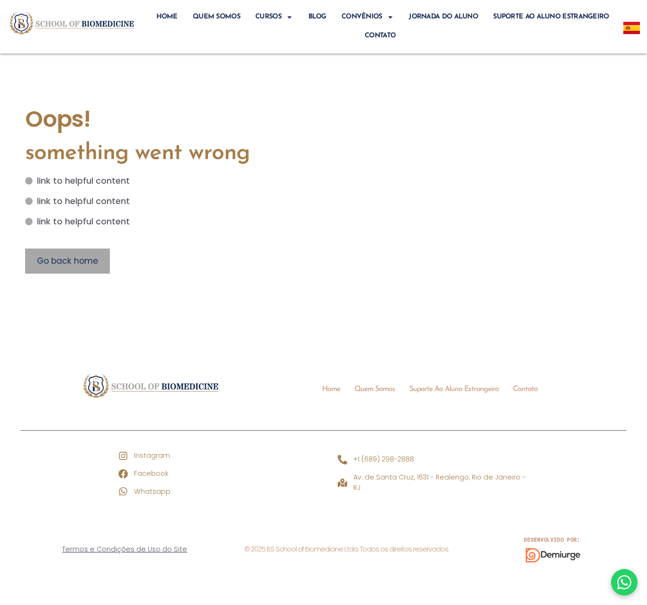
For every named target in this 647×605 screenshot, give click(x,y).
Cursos (268, 16)
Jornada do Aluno (443, 16)
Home (167, 16)
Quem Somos (216, 16)
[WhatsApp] (624, 582)
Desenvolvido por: (552, 539)
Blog (317, 16)
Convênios (361, 16)
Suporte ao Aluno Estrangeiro (551, 16)
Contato (380, 35)
